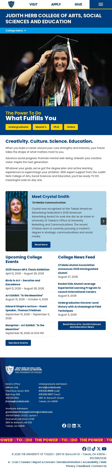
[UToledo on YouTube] (104, 449)
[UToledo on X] (79, 426)
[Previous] (8, 221)
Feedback (83, 466)
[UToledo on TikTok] (94, 449)
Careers (25, 462)
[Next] (103, 221)
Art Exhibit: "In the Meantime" (24, 295)
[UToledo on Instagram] (69, 426)
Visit (33, 4)
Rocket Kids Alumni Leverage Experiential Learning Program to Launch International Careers (79, 287)
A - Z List (13, 462)
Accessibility (90, 462)
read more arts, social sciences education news (82, 326)
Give (78, 4)
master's (41, 127)
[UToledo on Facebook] (64, 426)
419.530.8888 (46, 390)
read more (41, 244)
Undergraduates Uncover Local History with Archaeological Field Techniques (79, 306)
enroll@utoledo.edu (50, 387)
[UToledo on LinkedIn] (74, 426)
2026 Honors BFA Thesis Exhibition (27, 269)
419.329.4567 (46, 394)
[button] (101, 4)
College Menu (14, 30)
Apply (56, 4)
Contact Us (99, 466)
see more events (18, 343)
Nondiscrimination (68, 462)
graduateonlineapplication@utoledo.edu (29, 412)
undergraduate (18, 127)
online (71, 127)
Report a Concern (44, 462)
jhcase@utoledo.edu (17, 401)
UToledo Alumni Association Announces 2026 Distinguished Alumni (78, 269)
